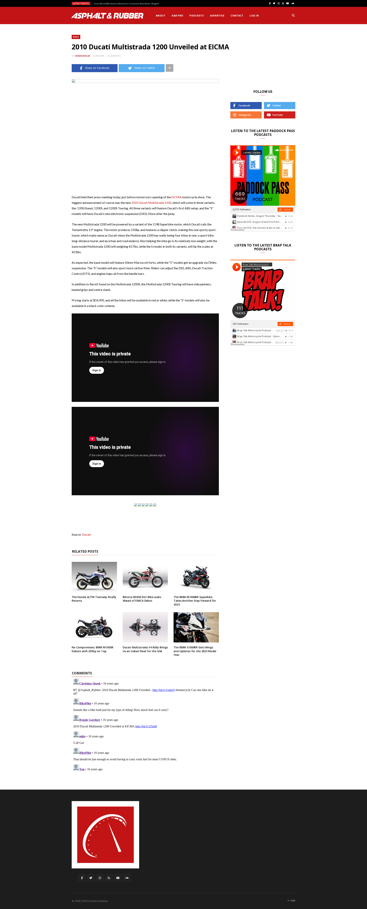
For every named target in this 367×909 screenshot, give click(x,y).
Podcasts (196, 15)
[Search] (293, 15)
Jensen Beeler (82, 56)
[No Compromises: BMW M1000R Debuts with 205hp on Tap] (94, 627)
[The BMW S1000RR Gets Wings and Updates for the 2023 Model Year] (196, 627)
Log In (254, 15)
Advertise (217, 15)
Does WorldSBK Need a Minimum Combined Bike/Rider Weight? (126, 3)
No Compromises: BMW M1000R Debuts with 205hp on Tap (92, 649)
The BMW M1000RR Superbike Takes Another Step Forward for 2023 (195, 600)
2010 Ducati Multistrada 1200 (151, 202)
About (160, 15)
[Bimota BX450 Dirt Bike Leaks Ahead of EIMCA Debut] (145, 577)
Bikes (76, 36)
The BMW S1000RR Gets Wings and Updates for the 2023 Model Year (195, 651)
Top (292, 900)
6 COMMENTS (114, 56)
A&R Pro (177, 15)
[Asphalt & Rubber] (107, 16)
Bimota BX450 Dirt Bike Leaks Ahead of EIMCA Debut (142, 599)
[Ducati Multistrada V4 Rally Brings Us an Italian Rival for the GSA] (145, 627)
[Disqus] (145, 725)
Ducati (86, 534)
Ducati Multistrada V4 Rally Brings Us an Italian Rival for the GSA (145, 649)
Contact (237, 15)
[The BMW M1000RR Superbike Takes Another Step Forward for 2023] (196, 577)
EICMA (176, 197)
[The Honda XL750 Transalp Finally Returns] (94, 577)
